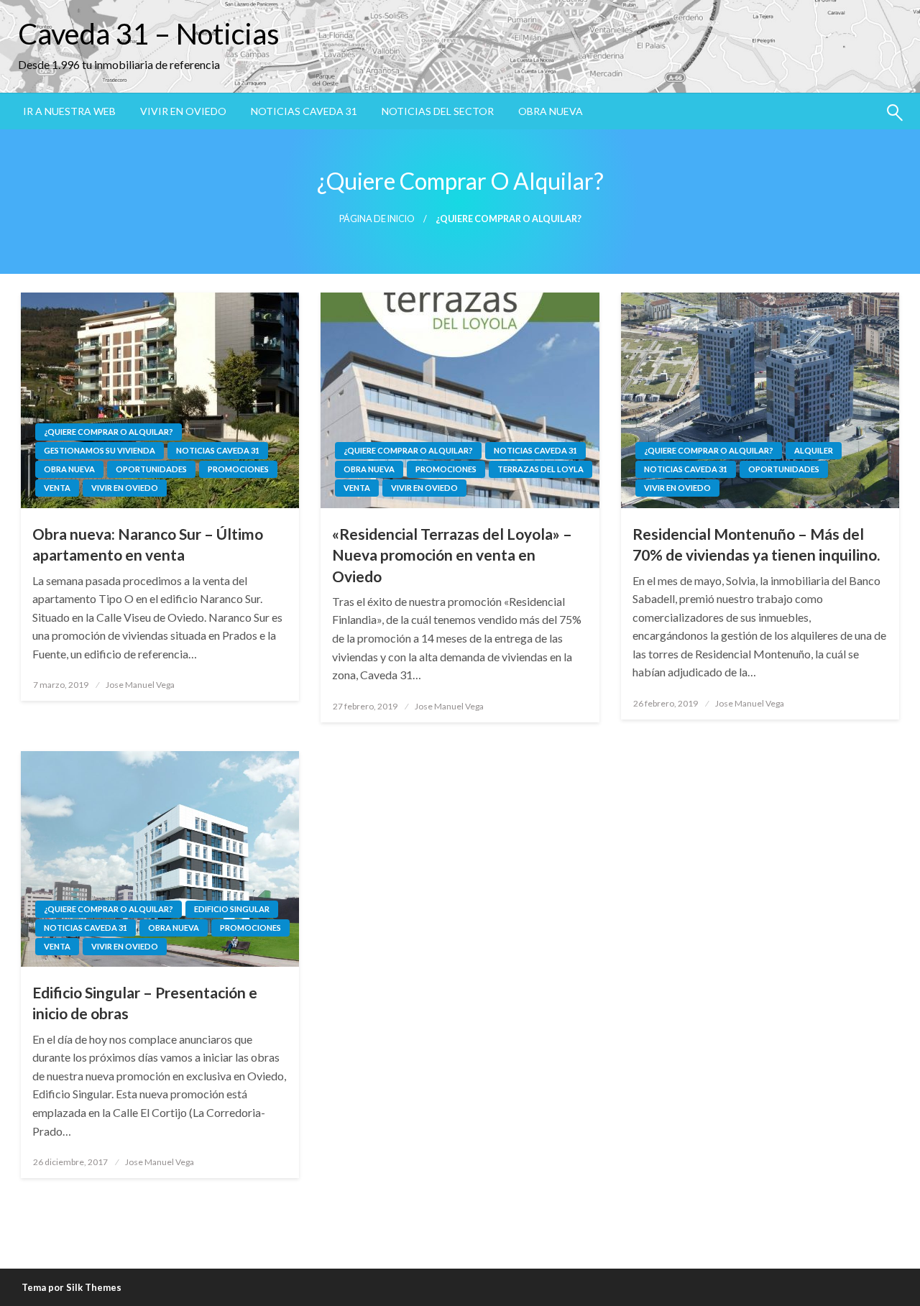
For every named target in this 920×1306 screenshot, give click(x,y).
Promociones (238, 469)
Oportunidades (151, 469)
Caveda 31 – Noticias (149, 34)
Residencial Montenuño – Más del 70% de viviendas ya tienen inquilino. (756, 544)
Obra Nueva (550, 111)
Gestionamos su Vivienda (99, 450)
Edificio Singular (232, 909)
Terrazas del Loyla (540, 469)
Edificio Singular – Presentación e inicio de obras (144, 1002)
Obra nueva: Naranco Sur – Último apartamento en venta (147, 544)
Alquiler (813, 450)
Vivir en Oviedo (183, 111)
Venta (57, 487)
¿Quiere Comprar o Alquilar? (108, 431)
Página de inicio (377, 218)
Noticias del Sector (438, 111)
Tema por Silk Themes (71, 1287)
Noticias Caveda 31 (304, 111)
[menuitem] (69, 111)
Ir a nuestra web (69, 111)
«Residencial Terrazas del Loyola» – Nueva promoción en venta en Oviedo (452, 555)
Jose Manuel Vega (140, 684)
